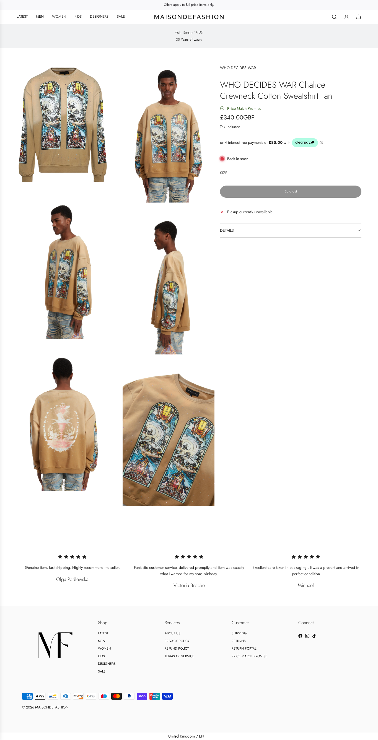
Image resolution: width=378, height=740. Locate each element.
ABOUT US (172, 633)
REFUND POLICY (177, 648)
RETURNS (239, 641)
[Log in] (346, 17)
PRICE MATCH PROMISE (249, 656)
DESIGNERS (107, 663)
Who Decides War (238, 68)
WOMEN (104, 648)
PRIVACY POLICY (177, 641)
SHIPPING (239, 633)
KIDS (101, 656)
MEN (101, 641)
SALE (101, 671)
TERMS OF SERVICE (179, 656)
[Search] (334, 17)
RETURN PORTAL (244, 648)
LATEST (103, 633)
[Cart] (359, 17)
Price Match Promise (244, 108)
